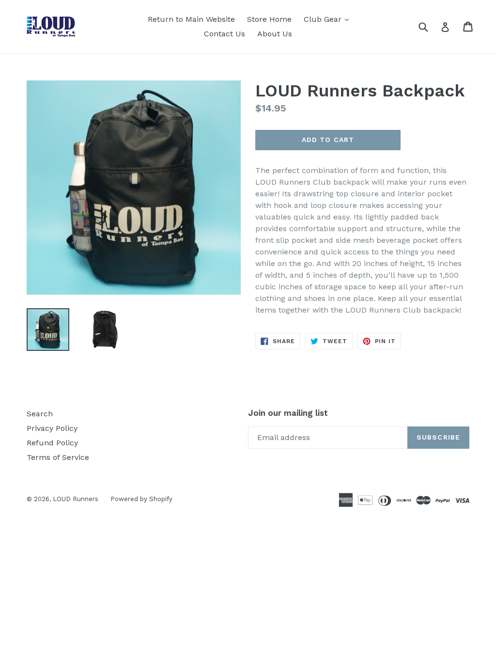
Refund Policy (52, 442)
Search (40, 413)
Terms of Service (58, 457)
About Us (274, 33)
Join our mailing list (288, 413)
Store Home (269, 19)
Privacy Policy (52, 428)
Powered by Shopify (141, 499)
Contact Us (224, 33)
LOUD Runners (75, 499)
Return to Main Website (191, 19)
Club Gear (329, 19)
